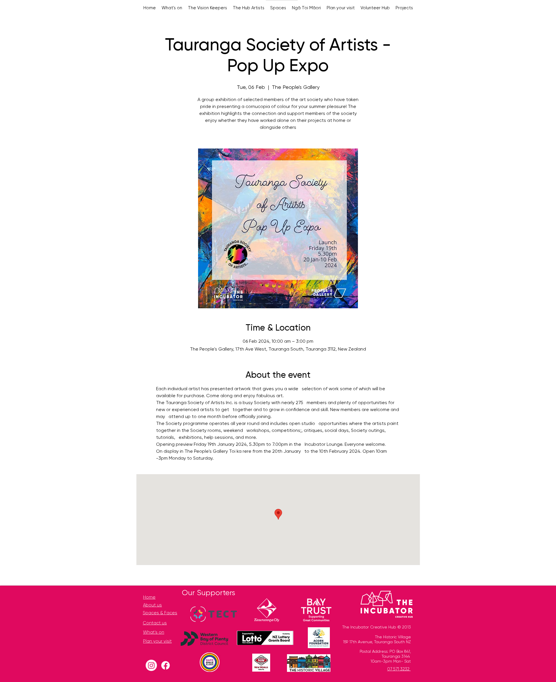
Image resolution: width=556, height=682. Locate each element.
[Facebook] (165, 665)
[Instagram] (151, 665)
